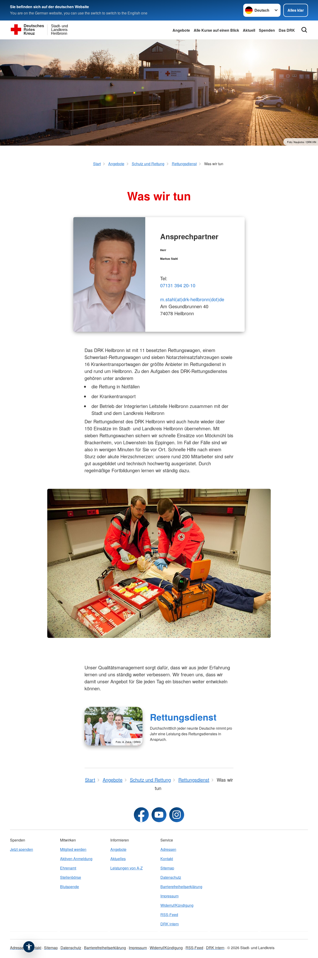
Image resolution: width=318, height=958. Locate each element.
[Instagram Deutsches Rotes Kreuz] (176, 814)
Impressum (169, 896)
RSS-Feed (169, 914)
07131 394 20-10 (177, 285)
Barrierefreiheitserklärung (181, 886)
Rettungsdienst (183, 716)
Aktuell (249, 30)
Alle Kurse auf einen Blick (216, 30)
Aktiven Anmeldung (76, 858)
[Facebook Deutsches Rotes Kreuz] (141, 814)
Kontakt (166, 858)
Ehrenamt (68, 868)
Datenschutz (170, 877)
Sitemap (167, 868)
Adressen (168, 849)
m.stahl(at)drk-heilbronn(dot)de (192, 299)
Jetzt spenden (21, 849)
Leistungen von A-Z (126, 868)
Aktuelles (118, 858)
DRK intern (169, 924)
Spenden (267, 30)
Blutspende (69, 886)
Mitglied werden (73, 849)
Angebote (181, 30)
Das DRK (287, 30)
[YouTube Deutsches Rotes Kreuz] (159, 814)
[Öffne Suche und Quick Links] (304, 30)
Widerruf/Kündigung (176, 905)
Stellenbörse (70, 877)
